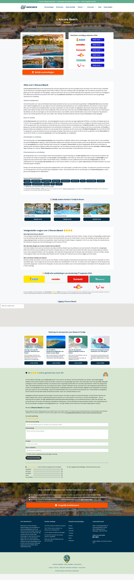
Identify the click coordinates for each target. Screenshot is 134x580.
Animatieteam (65, 181)
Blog (99, 7)
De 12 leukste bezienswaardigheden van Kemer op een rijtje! (55, 351)
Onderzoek (62, 567)
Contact (51, 567)
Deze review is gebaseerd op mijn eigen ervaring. (42, 454)
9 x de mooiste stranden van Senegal (55, 532)
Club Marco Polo (29, 216)
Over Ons (56, 567)
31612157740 (103, 531)
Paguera (71, 528)
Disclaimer (74, 567)
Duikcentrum (75, 181)
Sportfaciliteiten (37, 184)
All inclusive (59, 7)
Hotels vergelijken (68, 564)
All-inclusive (56, 181)
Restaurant (27, 184)
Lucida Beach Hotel (60, 216)
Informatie (90, 7)
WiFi (52, 184)
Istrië (70, 538)
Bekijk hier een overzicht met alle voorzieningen (40, 186)
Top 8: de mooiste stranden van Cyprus (55, 525)
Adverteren (69, 567)
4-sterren (27, 181)
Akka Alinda (87, 216)
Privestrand (101, 181)
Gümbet (71, 535)
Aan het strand (36, 181)
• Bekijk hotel (37, 219)
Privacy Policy (82, 567)
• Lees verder (34, 363)
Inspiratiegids (108, 7)
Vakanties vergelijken (58, 564)
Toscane (71, 533)
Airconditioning (46, 181)
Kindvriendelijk (70, 7)
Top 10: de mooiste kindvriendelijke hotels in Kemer (77, 351)
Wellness (46, 184)
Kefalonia (71, 540)
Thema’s (80, 7)
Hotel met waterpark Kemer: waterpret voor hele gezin (100, 350)
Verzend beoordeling (33, 458)
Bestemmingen (49, 7)
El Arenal (71, 530)
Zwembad (58, 184)
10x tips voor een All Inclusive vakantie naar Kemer (32, 351)
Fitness (83, 181)
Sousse (70, 525)
